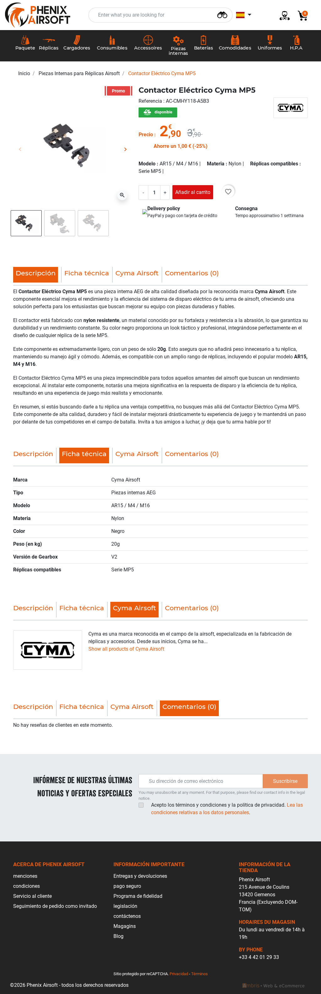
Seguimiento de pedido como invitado (55, 906)
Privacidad (179, 973)
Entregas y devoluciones (140, 876)
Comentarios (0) (192, 273)
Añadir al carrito (192, 192)
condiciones (26, 886)
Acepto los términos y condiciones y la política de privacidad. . (227, 808)
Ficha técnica (86, 273)
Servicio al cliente (32, 896)
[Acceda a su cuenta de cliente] (282, 15)
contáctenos (127, 916)
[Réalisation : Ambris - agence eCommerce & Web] (273, 985)
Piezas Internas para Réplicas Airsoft (79, 73)
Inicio (24, 73)
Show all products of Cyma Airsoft (126, 649)
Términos (199, 973)
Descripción (33, 454)
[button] (300, 15)
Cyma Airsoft (137, 273)
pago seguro (127, 886)
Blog (118, 936)
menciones (25, 876)
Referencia (151, 101)
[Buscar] (222, 14)
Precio (146, 135)
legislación (125, 906)
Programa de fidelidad (137, 896)
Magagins (124, 926)
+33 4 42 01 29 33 (259, 957)
